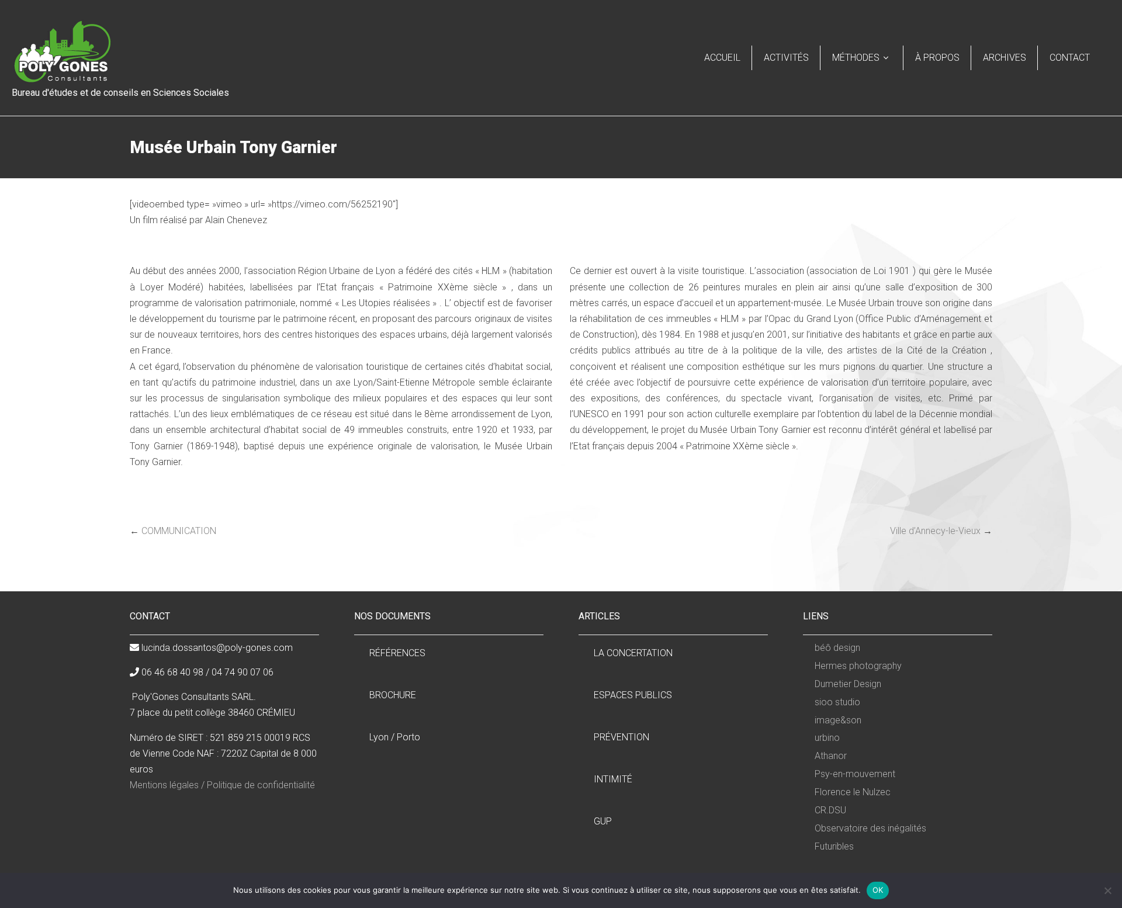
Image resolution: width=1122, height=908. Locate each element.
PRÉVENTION (621, 737)
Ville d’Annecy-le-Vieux (935, 530)
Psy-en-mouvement (855, 773)
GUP (603, 821)
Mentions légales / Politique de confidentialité (222, 785)
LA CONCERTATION (633, 653)
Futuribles (834, 846)
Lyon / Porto (394, 737)
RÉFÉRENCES (397, 653)
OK (878, 890)
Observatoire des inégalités (870, 828)
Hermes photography (858, 665)
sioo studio (837, 702)
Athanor (831, 755)
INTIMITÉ (613, 779)
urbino (827, 737)
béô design (837, 647)
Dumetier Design (848, 683)
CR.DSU (830, 810)
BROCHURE (392, 695)
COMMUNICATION (178, 530)
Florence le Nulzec (853, 792)
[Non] (1107, 890)
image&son (838, 720)
